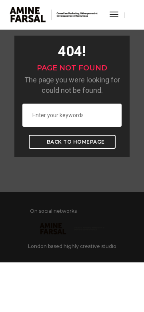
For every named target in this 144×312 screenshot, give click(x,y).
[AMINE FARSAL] (54, 14)
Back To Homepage (75, 142)
